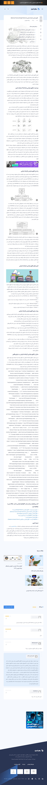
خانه (37, 20)
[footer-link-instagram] (39, 779)
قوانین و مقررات (17, 764)
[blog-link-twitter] (40, 29)
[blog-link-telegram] (40, 32)
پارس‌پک (13, 759)
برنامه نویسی (13, 526)
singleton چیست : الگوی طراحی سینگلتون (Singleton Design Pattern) (22, 519)
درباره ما (23, 764)
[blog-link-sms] (40, 39)
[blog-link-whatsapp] (40, 36)
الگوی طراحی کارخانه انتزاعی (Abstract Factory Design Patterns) (23, 511)
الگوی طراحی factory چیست (31, 517)
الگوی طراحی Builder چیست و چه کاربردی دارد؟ (27, 515)
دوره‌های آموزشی (30, 764)
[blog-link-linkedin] (40, 25)
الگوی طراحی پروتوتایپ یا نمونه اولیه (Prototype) (27, 513)
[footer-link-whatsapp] (28, 779)
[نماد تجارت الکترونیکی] (20, 771)
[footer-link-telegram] (35, 779)
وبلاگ (33, 20)
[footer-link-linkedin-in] (42, 779)
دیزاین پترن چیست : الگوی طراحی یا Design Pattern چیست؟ (24, 510)
